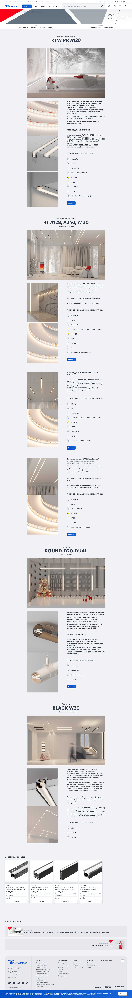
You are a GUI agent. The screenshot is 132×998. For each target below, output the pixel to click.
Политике (76, 994)
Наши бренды (45, 6)
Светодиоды (39, 986)
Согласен (123, 994)
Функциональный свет (42, 971)
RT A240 (42, 28)
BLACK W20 (108, 28)
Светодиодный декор (42, 982)
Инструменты (62, 975)
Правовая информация (14, 987)
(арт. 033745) (100, 808)
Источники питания (41, 965)
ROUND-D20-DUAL (95, 28)
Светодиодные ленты (42, 963)
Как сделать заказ (92, 965)
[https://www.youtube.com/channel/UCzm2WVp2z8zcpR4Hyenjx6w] (14, 983)
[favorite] (115, 6)
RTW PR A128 (23, 28)
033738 (83, 885)
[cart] (120, 6)
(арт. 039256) (77, 650)
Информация (39, 1)
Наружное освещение (42, 978)
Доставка (89, 963)
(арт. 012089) (94, 145)
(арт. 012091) (82, 141)
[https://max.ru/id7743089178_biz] (27, 983)
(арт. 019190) (100, 139)
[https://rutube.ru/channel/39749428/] (22, 983)
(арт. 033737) (93, 388)
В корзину (16, 901)
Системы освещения (42, 975)
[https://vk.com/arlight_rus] (9, 983)
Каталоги (60, 967)
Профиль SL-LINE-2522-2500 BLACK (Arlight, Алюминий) (39, 888)
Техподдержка (62, 963)
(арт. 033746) (100, 812)
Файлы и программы (64, 965)
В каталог (71, 203)
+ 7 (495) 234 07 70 (117, 1)
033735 (58, 885)
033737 (33, 885)
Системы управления (42, 967)
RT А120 (50, 28)
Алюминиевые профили (43, 969)
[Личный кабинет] (125, 6)
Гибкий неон (39, 980)
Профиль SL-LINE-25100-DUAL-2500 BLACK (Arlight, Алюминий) (65, 888)
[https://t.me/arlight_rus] (18, 983)
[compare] (109, 6)
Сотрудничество (78, 967)
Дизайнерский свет (41, 973)
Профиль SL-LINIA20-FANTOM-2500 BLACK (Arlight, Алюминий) (15, 888)
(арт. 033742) (99, 816)
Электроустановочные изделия (45, 984)
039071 (8, 885)
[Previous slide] (29, 118)
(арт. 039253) (81, 642)
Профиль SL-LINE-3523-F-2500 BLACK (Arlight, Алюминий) (89, 888)
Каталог (26, 6)
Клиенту (47, 1)
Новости (60, 969)
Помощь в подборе (63, 973)
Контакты (56, 6)
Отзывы (76, 965)
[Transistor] (11, 6)
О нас (36, 6)
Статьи (60, 971)
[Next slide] (55, 118)
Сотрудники (77, 963)
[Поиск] (102, 6)
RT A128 (33, 28)
